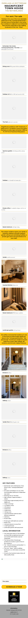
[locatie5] (14, 142)
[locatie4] (14, 108)
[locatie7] (14, 194)
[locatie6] (14, 166)
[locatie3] (14, 80)
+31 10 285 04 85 (14, 614)
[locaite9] (14, 249)
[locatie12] (14, 321)
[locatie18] (14, 436)
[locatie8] (14, 218)
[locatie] (14, 37)
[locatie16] (14, 463)
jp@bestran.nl (14, 612)
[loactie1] (14, 58)
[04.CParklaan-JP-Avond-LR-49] (14, 411)
